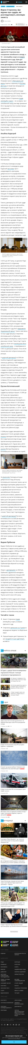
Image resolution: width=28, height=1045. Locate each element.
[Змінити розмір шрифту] (26, 24)
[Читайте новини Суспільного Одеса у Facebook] (2, 1025)
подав (18, 619)
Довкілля (3, 971)
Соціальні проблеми (21, 988)
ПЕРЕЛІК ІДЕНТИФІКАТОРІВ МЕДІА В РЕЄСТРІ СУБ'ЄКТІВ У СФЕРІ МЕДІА (19, 1013)
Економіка (4, 967)
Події (2, 962)
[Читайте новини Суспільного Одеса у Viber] (10, 1025)
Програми (4, 1010)
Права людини (19, 6)
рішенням (6, 477)
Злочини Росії (5, 988)
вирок (22, 57)
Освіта (16, 967)
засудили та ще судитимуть (14, 639)
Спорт (2, 990)
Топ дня (17, 993)
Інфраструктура (19, 974)
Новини (3, 953)
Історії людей (19, 983)
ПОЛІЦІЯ (3, 6)
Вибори (3, 969)
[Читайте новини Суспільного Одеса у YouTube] (7, 1025)
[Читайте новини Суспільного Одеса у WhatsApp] (16, 1025)
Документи (18, 1006)
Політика (3, 985)
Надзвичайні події (20, 969)
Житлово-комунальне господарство (5, 976)
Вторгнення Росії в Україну (20, 954)
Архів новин (18, 1000)
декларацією (11, 570)
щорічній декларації (9, 357)
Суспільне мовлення (7, 1002)
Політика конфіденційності (6, 1007)
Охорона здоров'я (20, 971)
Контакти (4, 1000)
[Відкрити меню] (26, 2)
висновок (11, 169)
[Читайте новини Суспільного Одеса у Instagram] (5, 1025)
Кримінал (3, 964)
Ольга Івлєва (7, 21)
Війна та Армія (19, 990)
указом (3, 449)
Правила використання (19, 1003)
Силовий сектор (6, 983)
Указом (3, 436)
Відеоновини (5, 993)
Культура (17, 964)
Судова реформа (10, 6)
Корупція (17, 962)
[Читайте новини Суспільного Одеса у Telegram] (13, 1025)
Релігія (17, 985)
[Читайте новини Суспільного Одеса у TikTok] (19, 1025)
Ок (14, 1042)
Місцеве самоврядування (20, 980)
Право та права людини (5, 980)
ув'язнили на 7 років (18, 628)
